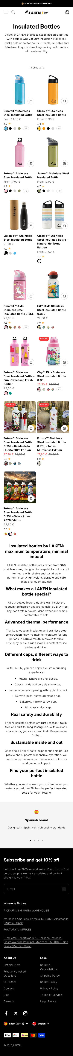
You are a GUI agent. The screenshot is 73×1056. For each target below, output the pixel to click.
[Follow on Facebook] (6, 1013)
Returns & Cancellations (48, 967)
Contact (9, 988)
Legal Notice (48, 1001)
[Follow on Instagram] (25, 1013)
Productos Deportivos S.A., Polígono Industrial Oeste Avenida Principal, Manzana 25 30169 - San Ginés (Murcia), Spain (36, 942)
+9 (59, 128)
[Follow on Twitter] (15, 1013)
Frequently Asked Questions (15, 973)
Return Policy (48, 981)
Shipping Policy (50, 975)
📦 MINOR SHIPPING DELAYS (36, 3)
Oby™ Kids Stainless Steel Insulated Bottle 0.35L (51, 376)
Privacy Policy (49, 988)
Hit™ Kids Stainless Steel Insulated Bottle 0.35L (51, 309)
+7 (26, 327)
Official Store (12, 964)
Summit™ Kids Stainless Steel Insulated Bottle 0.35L (19, 309)
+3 (59, 389)
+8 (26, 128)
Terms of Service (51, 994)
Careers (9, 1001)
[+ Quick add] (31, 101)
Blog (6, 994)
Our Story (10, 981)
